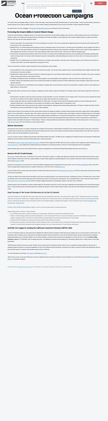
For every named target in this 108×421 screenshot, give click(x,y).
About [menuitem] (24, 3)
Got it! (77, 11)
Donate (100, 3)
